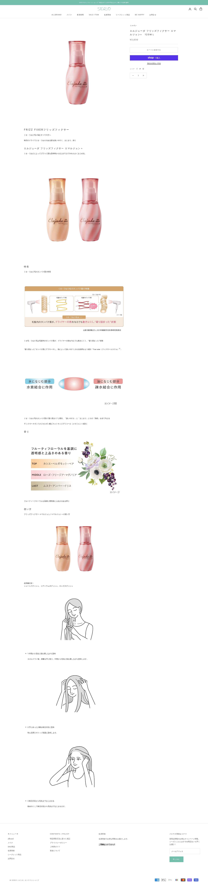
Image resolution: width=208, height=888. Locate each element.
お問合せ (153, 15)
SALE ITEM (94, 15)
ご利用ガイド (55, 846)
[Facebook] (137, 69)
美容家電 (80, 15)
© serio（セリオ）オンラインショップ (24, 880)
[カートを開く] (201, 8)
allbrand (11, 838)
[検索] (195, 9)
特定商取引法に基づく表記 (60, 838)
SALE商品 (11, 846)
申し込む (176, 859)
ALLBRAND (57, 15)
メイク (69, 15)
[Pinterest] (143, 69)
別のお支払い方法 (154, 63)
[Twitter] (140, 69)
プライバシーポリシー (58, 842)
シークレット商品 (123, 15)
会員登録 (107, 15)
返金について (55, 850)
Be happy (139, 15)
